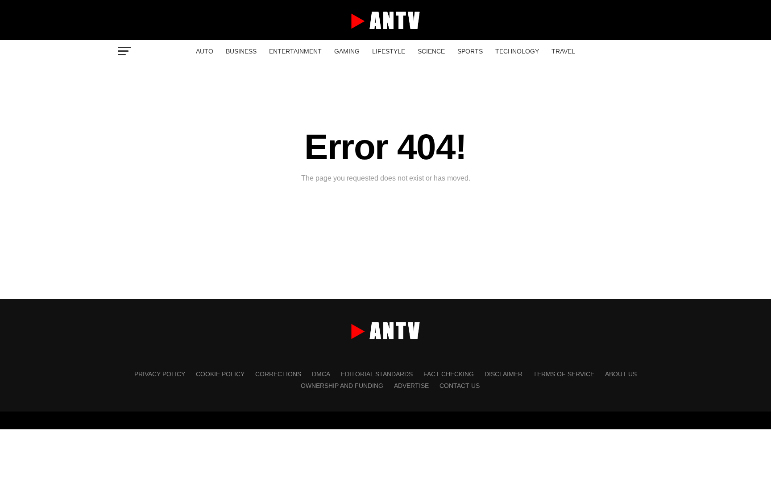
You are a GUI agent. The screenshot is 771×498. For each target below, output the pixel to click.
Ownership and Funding (342, 385)
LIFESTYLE (388, 51)
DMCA (321, 374)
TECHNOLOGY (517, 51)
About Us (621, 374)
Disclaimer (503, 374)
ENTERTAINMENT (295, 51)
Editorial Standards (377, 374)
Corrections (278, 374)
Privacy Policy (159, 374)
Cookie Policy (220, 374)
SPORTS (470, 51)
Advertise (411, 385)
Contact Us (459, 385)
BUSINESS (241, 51)
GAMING (347, 51)
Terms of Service (563, 374)
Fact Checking (448, 374)
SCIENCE (431, 51)
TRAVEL (563, 51)
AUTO (204, 51)
